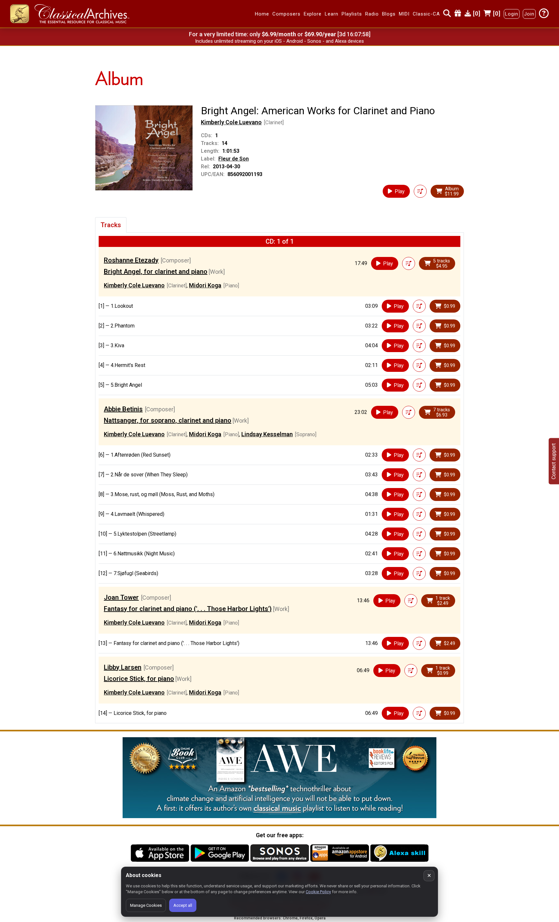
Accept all (182, 905)
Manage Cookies (146, 905)
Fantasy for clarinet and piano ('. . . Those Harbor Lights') (188, 609)
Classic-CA (426, 14)
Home (262, 14)
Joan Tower (121, 597)
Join (529, 14)
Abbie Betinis (123, 409)
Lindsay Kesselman (267, 434)
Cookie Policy (318, 891)
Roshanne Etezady (131, 260)
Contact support (554, 461)
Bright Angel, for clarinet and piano (155, 271)
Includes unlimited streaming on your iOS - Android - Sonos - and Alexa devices (279, 41)
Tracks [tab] (111, 225)
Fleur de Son (233, 159)
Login (511, 14)
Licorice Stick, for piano (139, 679)
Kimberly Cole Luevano (231, 122)
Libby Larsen (122, 667)
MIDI (404, 14)
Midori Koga (205, 285)
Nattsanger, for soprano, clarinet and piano (167, 420)
